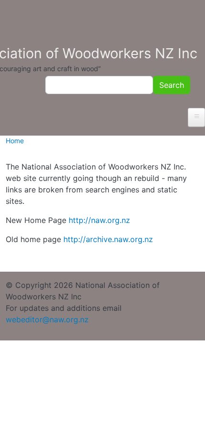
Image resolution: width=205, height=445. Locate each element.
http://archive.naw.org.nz (108, 239)
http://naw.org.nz (99, 220)
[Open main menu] (196, 117)
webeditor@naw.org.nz (47, 319)
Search (171, 85)
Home (15, 141)
